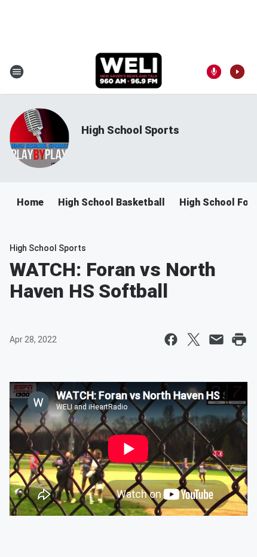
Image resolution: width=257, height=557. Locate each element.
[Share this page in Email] (216, 339)
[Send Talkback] (214, 72)
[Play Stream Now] (237, 72)
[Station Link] (129, 72)
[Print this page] (239, 339)
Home (30, 202)
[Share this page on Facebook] (171, 339)
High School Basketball (111, 202)
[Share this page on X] (193, 339)
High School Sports (130, 130)
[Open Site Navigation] (17, 72)
